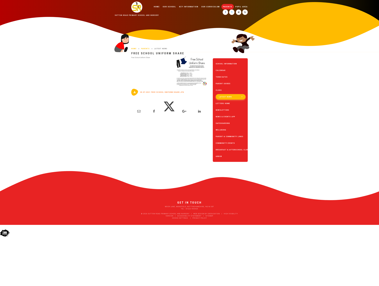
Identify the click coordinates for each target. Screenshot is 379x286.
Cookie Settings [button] (180, 218)
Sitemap (209, 216)
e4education (214, 213)
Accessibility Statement (189, 216)
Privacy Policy (200, 218)
